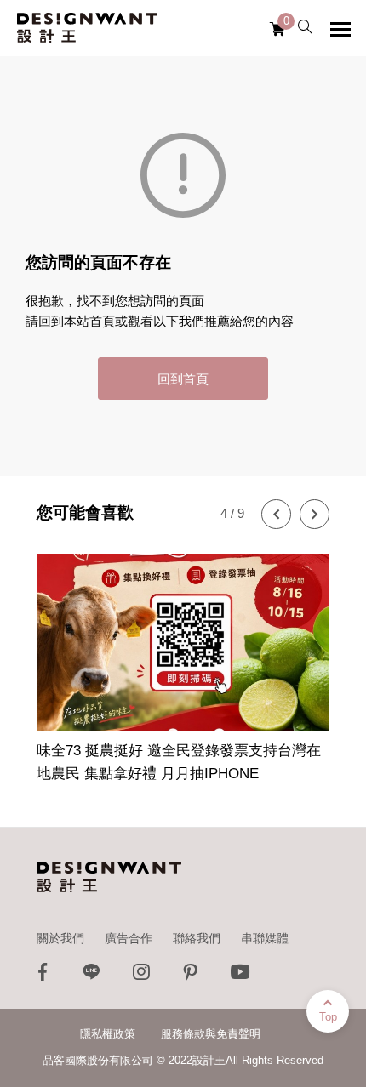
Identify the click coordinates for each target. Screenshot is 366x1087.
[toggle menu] (340, 29)
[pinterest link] (190, 976)
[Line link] (92, 976)
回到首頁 (183, 379)
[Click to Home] (87, 28)
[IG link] (141, 976)
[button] (276, 514)
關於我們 (60, 938)
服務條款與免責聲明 (210, 1033)
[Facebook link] (42, 976)
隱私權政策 (107, 1033)
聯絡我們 (196, 938)
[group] (183, 658)
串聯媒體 (265, 938)
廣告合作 (128, 938)
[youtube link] (240, 976)
